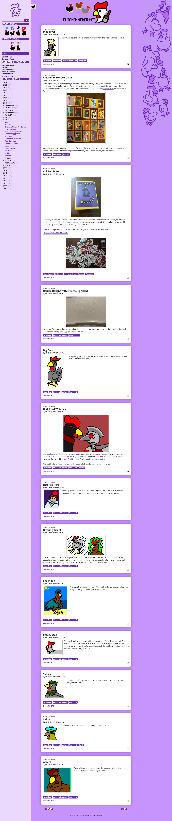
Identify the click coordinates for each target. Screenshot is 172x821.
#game (81, 274)
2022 (5, 93)
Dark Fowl (67, 459)
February (9, 163)
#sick (81, 745)
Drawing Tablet (52, 530)
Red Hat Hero (51, 484)
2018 (5, 103)
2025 (5, 85)
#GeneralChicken (70, 60)
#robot (82, 468)
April (7, 158)
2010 (5, 186)
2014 (5, 175)
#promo (66, 154)
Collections (7, 57)
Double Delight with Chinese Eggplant (65, 291)
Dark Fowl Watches (54, 409)
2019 (5, 100)
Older (123, 809)
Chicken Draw (51, 171)
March (8, 160)
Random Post (8, 59)
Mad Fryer (49, 31)
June (7, 120)
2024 (5, 87)
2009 (5, 188)
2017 (5, 168)
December (9, 105)
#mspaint (83, 60)
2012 (5, 181)
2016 (5, 170)
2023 (5, 90)
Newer (49, 809)
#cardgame (48, 274)
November (10, 108)
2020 (5, 98)
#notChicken (74, 335)
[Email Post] (127, 64)
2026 (5, 82)
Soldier (47, 674)
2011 (5, 183)
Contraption (76, 454)
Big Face (48, 350)
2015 (5, 173)
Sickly (46, 719)
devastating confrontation (98, 454)
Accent (47, 762)
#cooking (57, 60)
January (9, 165)
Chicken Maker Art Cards (57, 77)
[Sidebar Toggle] (33, 6)
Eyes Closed (50, 635)
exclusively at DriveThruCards (112, 148)
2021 (5, 95)
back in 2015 (108, 88)
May (7, 122)
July (7, 117)
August (8, 115)
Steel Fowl (51, 454)
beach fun (49, 581)
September (10, 112)
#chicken (47, 60)
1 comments (48, 623)
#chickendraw (70, 274)
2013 (5, 178)
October (9, 110)
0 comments (48, 64)
